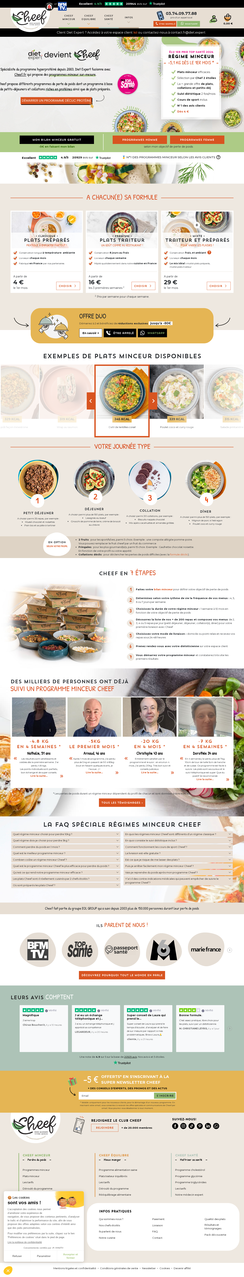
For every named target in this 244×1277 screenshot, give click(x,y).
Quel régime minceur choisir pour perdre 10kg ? (42, 834)
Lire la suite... (38, 775)
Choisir (66, 286)
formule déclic (179, 554)
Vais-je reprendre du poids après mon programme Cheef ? (161, 872)
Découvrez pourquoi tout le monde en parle (122, 975)
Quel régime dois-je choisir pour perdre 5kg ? (41, 840)
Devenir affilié (182, 1268)
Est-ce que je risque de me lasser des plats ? (152, 859)
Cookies (165, 1268)
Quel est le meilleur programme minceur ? (39, 853)
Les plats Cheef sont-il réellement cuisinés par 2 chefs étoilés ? (51, 878)
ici (135, 32)
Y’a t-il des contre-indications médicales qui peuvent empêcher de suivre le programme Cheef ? (172, 880)
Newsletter (149, 1268)
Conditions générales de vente (119, 1268)
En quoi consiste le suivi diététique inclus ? (151, 840)
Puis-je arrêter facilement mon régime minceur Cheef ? (159, 865)
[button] (46, 252)
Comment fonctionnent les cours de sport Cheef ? (156, 846)
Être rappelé (167, 24)
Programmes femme (197, 139)
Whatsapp (191, 24)
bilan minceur (163, 589)
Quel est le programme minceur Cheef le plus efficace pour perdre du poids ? (61, 865)
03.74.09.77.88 (181, 13)
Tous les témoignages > (122, 802)
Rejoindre (105, 1127)
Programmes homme (139, 139)
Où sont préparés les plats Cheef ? (34, 885)
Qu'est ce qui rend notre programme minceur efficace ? (48, 872)
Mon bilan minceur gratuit (56, 139)
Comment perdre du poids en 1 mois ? (36, 846)
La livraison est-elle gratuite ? (143, 853)
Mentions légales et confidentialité (74, 1268)
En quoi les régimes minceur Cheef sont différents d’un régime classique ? (170, 834)
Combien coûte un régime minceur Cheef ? (40, 859)
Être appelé (123, 333)
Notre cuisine (107, 1237)
